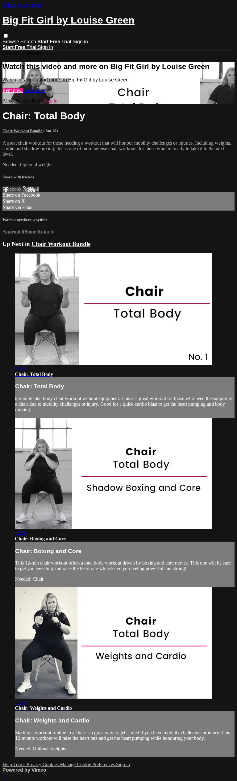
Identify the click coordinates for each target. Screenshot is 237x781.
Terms (20, 764)
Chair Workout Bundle (22, 131)
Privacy (35, 764)
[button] (6, 36)
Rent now (12, 90)
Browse (11, 41)
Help (7, 764)
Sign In (45, 47)
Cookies (51, 764)
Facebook (12, 189)
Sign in (80, 41)
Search (28, 41)
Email (33, 189)
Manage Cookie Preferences (88, 764)
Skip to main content (22, 5)
